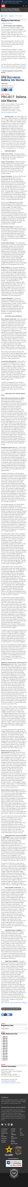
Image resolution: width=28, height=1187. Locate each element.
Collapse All (4, 23)
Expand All (9, 23)
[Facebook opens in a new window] (2, 1124)
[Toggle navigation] (25, 6)
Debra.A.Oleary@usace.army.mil (9, 112)
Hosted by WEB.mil (13, 1158)
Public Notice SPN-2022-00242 (10, 1009)
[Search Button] (23, 6)
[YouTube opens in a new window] (8, 1124)
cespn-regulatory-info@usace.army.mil (10, 1082)
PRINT (3, 94)
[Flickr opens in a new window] (12, 1124)
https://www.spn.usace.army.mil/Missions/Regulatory (14, 1002)
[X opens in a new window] (5, 1124)
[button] (14, 3)
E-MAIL (8, 94)
